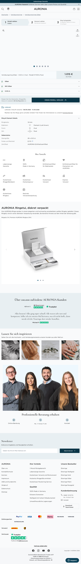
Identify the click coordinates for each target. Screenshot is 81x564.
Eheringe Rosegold (67, 485)
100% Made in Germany (38, 491)
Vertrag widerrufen (40, 546)
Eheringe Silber (66, 478)
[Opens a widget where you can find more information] (72, 560)
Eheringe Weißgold (67, 472)
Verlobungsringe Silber (33, 15)
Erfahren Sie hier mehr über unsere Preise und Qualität (40, 4)
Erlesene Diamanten (36, 494)
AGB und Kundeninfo (8, 482)
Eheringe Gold (66, 475)
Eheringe (64, 468)
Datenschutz (5, 488)
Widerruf (4, 485)
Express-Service (68, 113)
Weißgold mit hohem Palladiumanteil (42, 498)
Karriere (4, 475)
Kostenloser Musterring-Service (40, 482)
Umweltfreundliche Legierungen (41, 501)
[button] (3, 31)
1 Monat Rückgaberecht (38, 468)
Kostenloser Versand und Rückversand (43, 475)
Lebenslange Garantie (40, 1)
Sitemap (4, 492)
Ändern (10, 23)
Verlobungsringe (16, 15)
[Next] (75, 250)
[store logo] (40, 9)
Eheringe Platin (66, 482)
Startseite (4, 15)
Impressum (5, 478)
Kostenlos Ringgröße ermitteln (40, 478)
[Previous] (6, 250)
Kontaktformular (7, 472)
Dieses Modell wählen (54, 100)
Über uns (4, 468)
